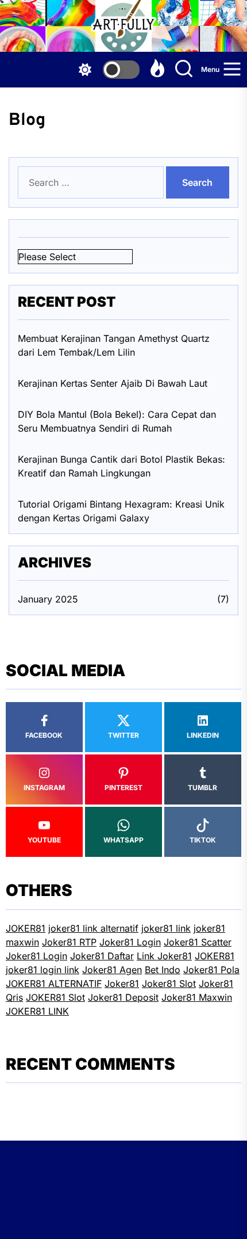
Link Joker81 (164, 956)
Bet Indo (162, 969)
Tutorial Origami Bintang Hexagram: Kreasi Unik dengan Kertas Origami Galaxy (121, 511)
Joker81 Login (130, 942)
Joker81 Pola (211, 969)
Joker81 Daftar (102, 956)
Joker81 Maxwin (196, 997)
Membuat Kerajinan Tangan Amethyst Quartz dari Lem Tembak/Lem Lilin (114, 345)
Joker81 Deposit (123, 997)
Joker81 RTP (69, 942)
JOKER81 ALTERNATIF (54, 983)
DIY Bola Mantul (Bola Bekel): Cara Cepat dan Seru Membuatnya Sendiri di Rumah (117, 421)
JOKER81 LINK (37, 1011)
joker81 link (166, 928)
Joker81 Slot (169, 983)
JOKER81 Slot (55, 997)
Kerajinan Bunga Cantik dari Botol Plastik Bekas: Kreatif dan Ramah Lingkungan (121, 466)
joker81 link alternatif (93, 928)
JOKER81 (25, 928)
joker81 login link (42, 969)
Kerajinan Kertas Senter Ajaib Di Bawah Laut (112, 383)
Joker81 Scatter (197, 942)
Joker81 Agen (112, 969)
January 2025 (48, 599)
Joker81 (122, 983)
